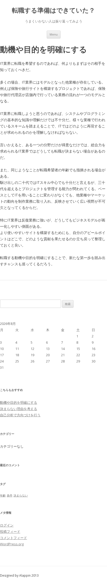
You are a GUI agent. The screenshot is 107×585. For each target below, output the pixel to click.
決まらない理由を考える (18, 408)
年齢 (3, 495)
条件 (9, 495)
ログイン (7, 525)
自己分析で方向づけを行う (20, 415)
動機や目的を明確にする (18, 402)
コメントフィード (13, 537)
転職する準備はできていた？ (53, 10)
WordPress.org (12, 544)
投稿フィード (10, 531)
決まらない (21, 495)
